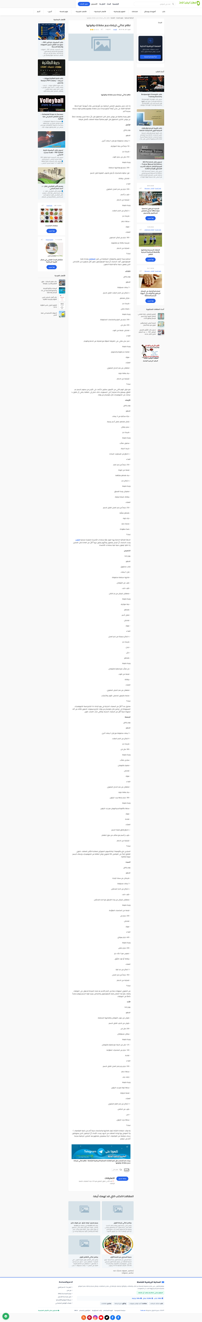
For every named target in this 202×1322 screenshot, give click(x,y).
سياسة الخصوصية (119, 1310)
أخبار (38, 11)
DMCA (76, 1310)
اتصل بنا (102, 3)
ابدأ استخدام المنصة (150, 56)
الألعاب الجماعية (100, 11)
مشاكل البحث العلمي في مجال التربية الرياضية (51, 261)
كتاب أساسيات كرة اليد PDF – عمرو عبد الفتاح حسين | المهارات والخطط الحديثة (51, 44)
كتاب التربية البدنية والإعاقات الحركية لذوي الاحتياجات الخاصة (150, 129)
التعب (77, 539)
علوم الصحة (64, 11)
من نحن (69, 1290)
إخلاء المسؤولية (97, 1310)
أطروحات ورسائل (150, 11)
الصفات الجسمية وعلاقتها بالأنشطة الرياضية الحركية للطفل (150, 252)
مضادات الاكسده (51, 226)
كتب (163, 11)
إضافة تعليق (122, 1178)
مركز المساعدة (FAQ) (64, 1293)
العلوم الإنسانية (119, 11)
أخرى (50, 11)
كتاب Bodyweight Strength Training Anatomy (151, 95)
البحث (109, 3)
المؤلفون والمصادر (84, 1310)
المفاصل (92, 258)
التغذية (113, 18)
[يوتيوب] (101, 1317)
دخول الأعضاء (84, 4)
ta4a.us (142, 1310)
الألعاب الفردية (81, 11)
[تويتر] (106, 1317)
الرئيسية (115, 3)
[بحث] (173, 4)
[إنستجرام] (95, 1317)
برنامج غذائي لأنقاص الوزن (89, 1257)
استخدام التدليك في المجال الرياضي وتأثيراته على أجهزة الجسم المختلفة (150, 293)
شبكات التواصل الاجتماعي (63, 1303)
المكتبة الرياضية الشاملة (97, 1160)
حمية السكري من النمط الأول (121, 1257)
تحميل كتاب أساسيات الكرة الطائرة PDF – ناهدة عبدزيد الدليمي (53, 152)
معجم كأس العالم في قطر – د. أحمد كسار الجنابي (52, 187)
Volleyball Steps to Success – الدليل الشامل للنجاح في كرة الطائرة (52, 116)
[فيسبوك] (118, 1317)
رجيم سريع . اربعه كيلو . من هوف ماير (84, 1223)
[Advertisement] (101, 78)
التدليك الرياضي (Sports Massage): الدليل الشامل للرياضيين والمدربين (150, 210)
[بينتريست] (89, 1317)
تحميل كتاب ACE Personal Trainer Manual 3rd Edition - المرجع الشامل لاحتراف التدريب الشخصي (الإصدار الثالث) (151, 165)
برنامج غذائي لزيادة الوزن (123, 1223)
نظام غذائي (115, 1170)
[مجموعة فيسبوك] (112, 1317)
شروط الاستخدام (108, 1310)
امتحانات (135, 11)
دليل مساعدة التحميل (64, 1297)
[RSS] (83, 1317)
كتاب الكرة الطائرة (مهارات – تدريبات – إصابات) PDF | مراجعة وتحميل (52, 80)
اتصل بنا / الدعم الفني (64, 1287)
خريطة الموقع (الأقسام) (63, 1300)
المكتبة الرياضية (129, 18)
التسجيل (94, 4)
